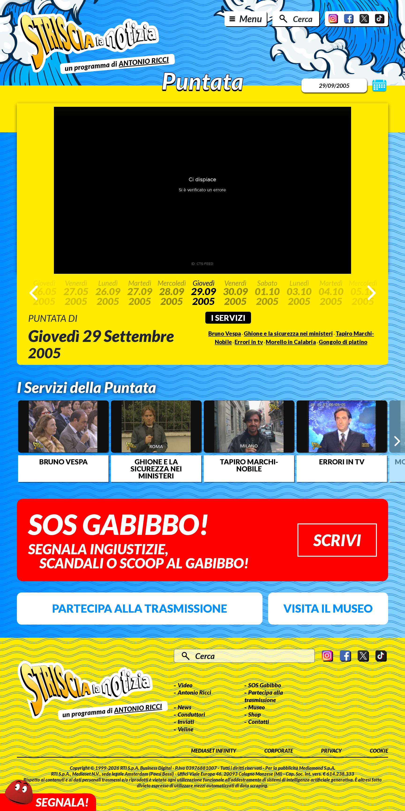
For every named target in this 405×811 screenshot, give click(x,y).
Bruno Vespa (224, 333)
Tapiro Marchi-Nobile (249, 465)
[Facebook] (348, 18)
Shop (254, 714)
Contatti (258, 721)
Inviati (186, 721)
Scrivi (337, 539)
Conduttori (191, 714)
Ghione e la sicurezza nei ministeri (288, 333)
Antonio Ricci (194, 692)
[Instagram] (333, 18)
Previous (33, 292)
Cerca (302, 19)
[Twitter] (364, 18)
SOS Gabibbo (264, 685)
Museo (256, 707)
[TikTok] (379, 18)
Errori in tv (249, 341)
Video (185, 685)
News (184, 707)
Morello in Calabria (291, 341)
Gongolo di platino (343, 341)
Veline (185, 729)
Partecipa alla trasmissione (139, 608)
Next (371, 292)
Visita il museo (328, 608)
